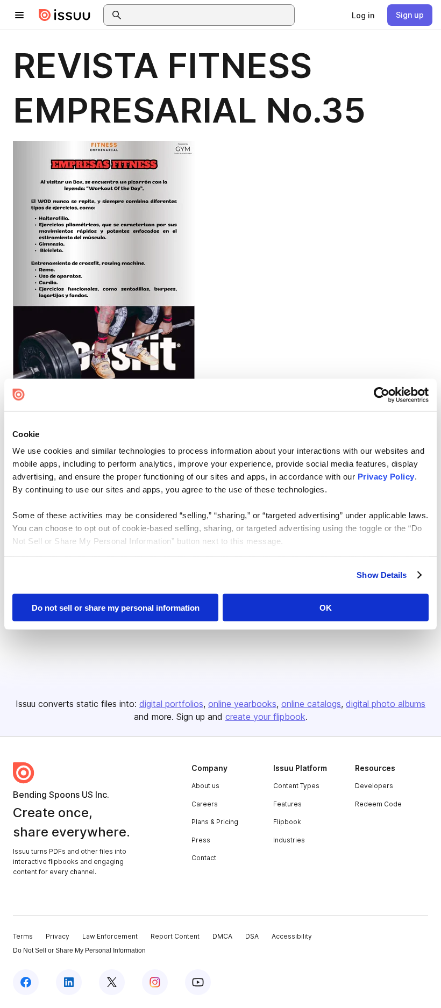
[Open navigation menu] (19, 15)
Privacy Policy (386, 476)
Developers (374, 786)
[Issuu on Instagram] (155, 982)
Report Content (175, 936)
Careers (204, 804)
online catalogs (311, 703)
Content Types (296, 786)
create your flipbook (265, 716)
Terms (23, 936)
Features (287, 804)
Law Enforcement (110, 936)
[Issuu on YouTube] (198, 982)
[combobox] (208, 15)
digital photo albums (385, 703)
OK (325, 607)
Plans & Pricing (214, 822)
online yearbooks (242, 703)
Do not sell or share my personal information (116, 607)
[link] (363, 15)
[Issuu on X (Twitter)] (112, 982)
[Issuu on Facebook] (26, 982)
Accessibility (292, 936)
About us (205, 786)
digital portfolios (171, 703)
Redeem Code (378, 804)
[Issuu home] (64, 15)
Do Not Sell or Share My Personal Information (79, 950)
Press (200, 840)
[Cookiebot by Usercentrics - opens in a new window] (382, 395)
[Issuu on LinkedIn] (69, 982)
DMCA (222, 936)
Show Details (382, 575)
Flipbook (287, 822)
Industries (289, 840)
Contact (203, 858)
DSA (252, 936)
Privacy (57, 936)
